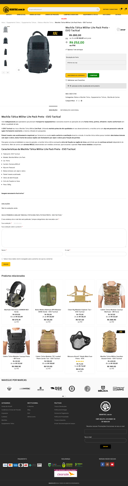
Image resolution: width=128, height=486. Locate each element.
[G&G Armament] (72, 389)
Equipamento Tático (13, 22)
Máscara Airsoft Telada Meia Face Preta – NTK (80, 357)
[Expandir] (18, 70)
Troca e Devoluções (60, 406)
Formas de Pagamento (61, 413)
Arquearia (5, 413)
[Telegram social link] (81, 100)
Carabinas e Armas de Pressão (11, 410)
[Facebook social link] (77, 100)
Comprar (93, 75)
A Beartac (30, 406)
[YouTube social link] (112, 464)
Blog (28, 410)
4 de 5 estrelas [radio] (19, 223)
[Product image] (16, 294)
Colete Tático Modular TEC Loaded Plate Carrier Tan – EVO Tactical (48, 357)
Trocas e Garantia (59, 420)
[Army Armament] (9, 389)
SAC (28, 413)
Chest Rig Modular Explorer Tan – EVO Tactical (80, 311)
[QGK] (56, 389)
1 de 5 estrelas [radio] (14, 223)
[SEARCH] (98, 9)
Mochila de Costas (113, 97)
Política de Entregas (60, 410)
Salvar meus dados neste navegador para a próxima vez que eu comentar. (28, 259)
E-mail (67, 250)
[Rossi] (87, 389)
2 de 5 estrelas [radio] (16, 223)
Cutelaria (4, 417)
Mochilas (4, 420)
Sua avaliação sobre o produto (12, 227)
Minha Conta (31, 417)
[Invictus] (40, 389)
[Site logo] (14, 9)
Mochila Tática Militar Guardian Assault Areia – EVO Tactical (111, 357)
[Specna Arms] (118, 389)
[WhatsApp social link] (79, 100)
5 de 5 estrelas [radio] (21, 223)
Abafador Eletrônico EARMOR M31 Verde (16, 311)
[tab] (53, 109)
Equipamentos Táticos (29, 22)
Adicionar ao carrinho (76, 75)
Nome (4, 250)
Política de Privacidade (61, 417)
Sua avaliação (7, 223)
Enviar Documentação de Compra (64, 423)
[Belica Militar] (103, 389)
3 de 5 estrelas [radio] (17, 223)
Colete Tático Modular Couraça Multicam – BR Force (111, 311)
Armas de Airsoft (7, 406)
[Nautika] (25, 389)
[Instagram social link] (107, 464)
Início (3, 22)
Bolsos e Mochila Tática (46, 22)
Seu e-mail (88, 437)
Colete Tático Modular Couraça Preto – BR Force (16, 357)
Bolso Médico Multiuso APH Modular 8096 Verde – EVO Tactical (48, 311)
